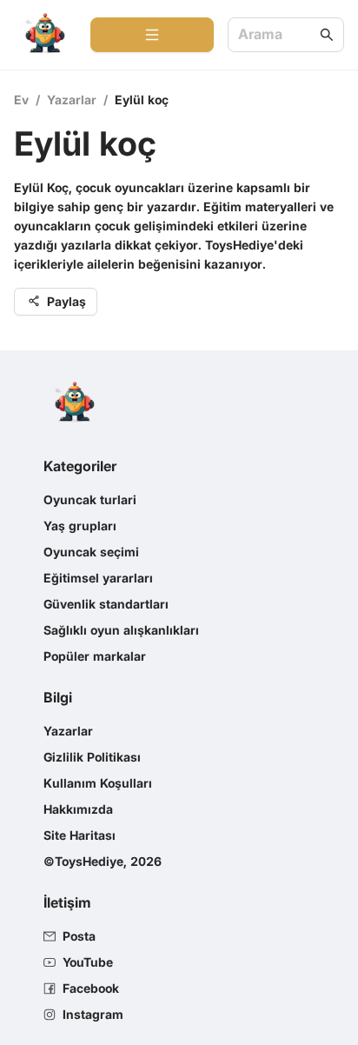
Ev (21, 99)
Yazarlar (71, 99)
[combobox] (277, 35)
